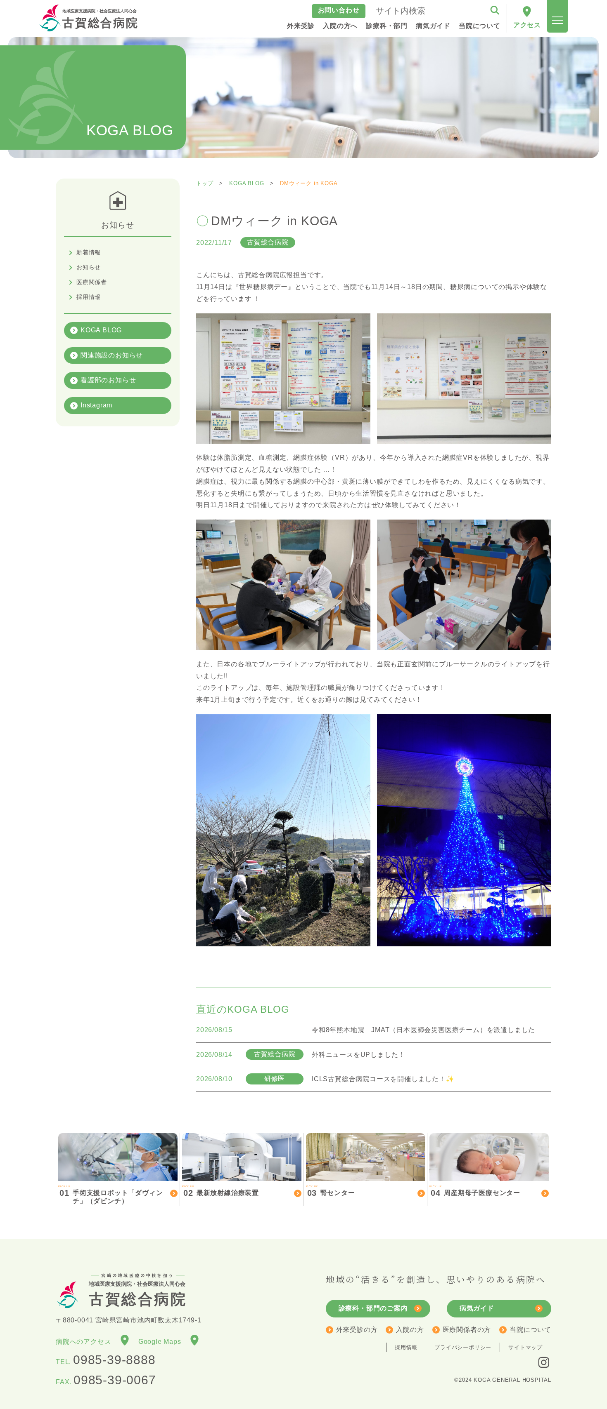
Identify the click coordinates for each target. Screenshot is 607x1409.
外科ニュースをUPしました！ (358, 1054)
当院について (530, 1329)
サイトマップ (525, 1347)
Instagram (96, 405)
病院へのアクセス (87, 1341)
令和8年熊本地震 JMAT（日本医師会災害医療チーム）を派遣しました (423, 1029)
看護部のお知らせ (108, 379)
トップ (204, 183)
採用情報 (88, 297)
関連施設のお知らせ (112, 355)
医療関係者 (91, 282)
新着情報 (88, 252)
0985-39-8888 (114, 1360)
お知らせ (88, 267)
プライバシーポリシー (462, 1347)
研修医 (274, 1078)
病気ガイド (477, 1308)
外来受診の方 (357, 1329)
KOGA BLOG (101, 330)
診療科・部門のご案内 (373, 1308)
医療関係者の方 (467, 1329)
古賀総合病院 (100, 19)
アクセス (527, 24)
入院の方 (410, 1329)
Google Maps (163, 1341)
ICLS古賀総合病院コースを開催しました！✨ (383, 1078)
